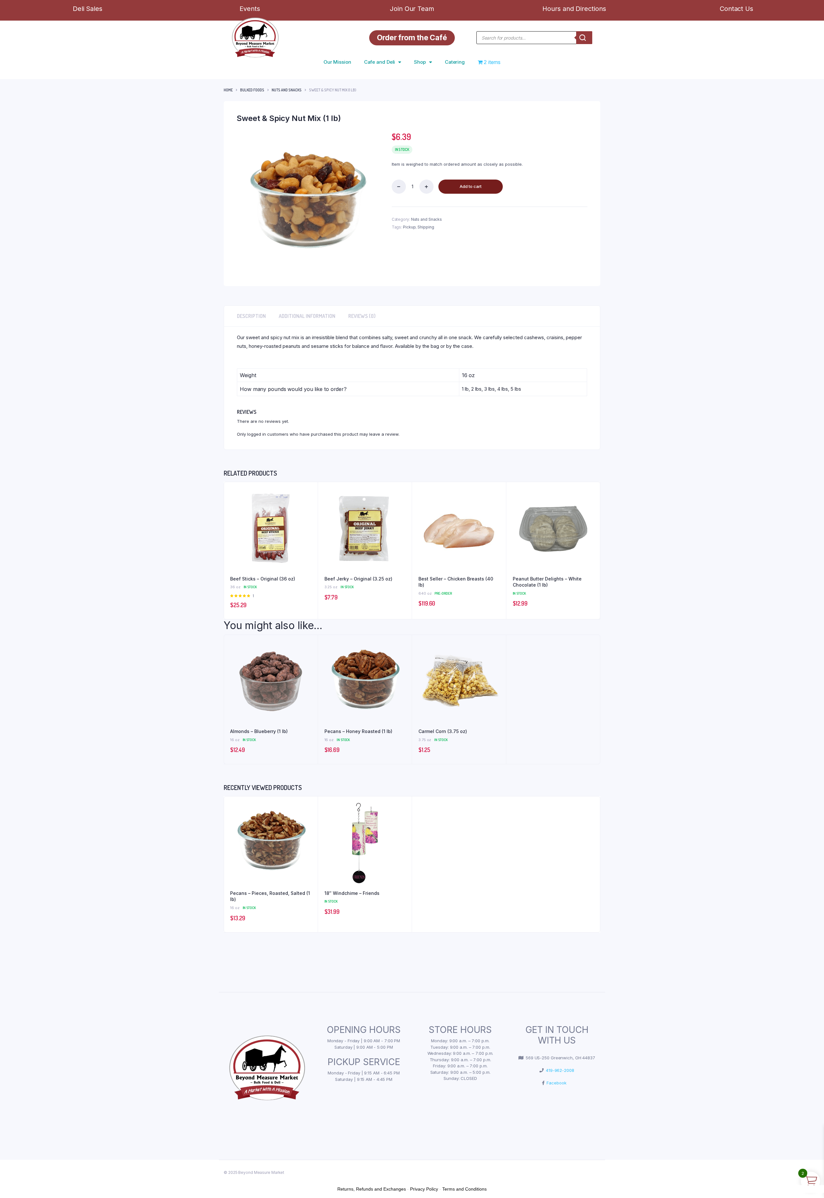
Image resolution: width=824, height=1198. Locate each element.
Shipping (425, 227)
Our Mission (337, 62)
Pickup (409, 227)
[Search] (584, 37)
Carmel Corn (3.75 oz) (442, 731)
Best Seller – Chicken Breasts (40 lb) (455, 582)
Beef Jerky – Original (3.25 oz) (358, 578)
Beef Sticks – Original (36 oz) (262, 578)
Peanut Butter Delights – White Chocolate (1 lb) (547, 582)
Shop (420, 62)
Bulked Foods (252, 90)
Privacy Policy (424, 1189)
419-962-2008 (559, 1070)
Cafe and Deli (379, 62)
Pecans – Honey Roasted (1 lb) (358, 731)
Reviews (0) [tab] (362, 316)
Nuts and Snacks (287, 90)
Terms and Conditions (464, 1189)
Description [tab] (251, 316)
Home (228, 90)
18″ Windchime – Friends (351, 893)
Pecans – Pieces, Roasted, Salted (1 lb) (270, 896)
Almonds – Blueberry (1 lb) (259, 731)
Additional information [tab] (307, 316)
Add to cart (471, 186)
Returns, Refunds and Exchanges (371, 1189)
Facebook (555, 1082)
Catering (455, 62)
